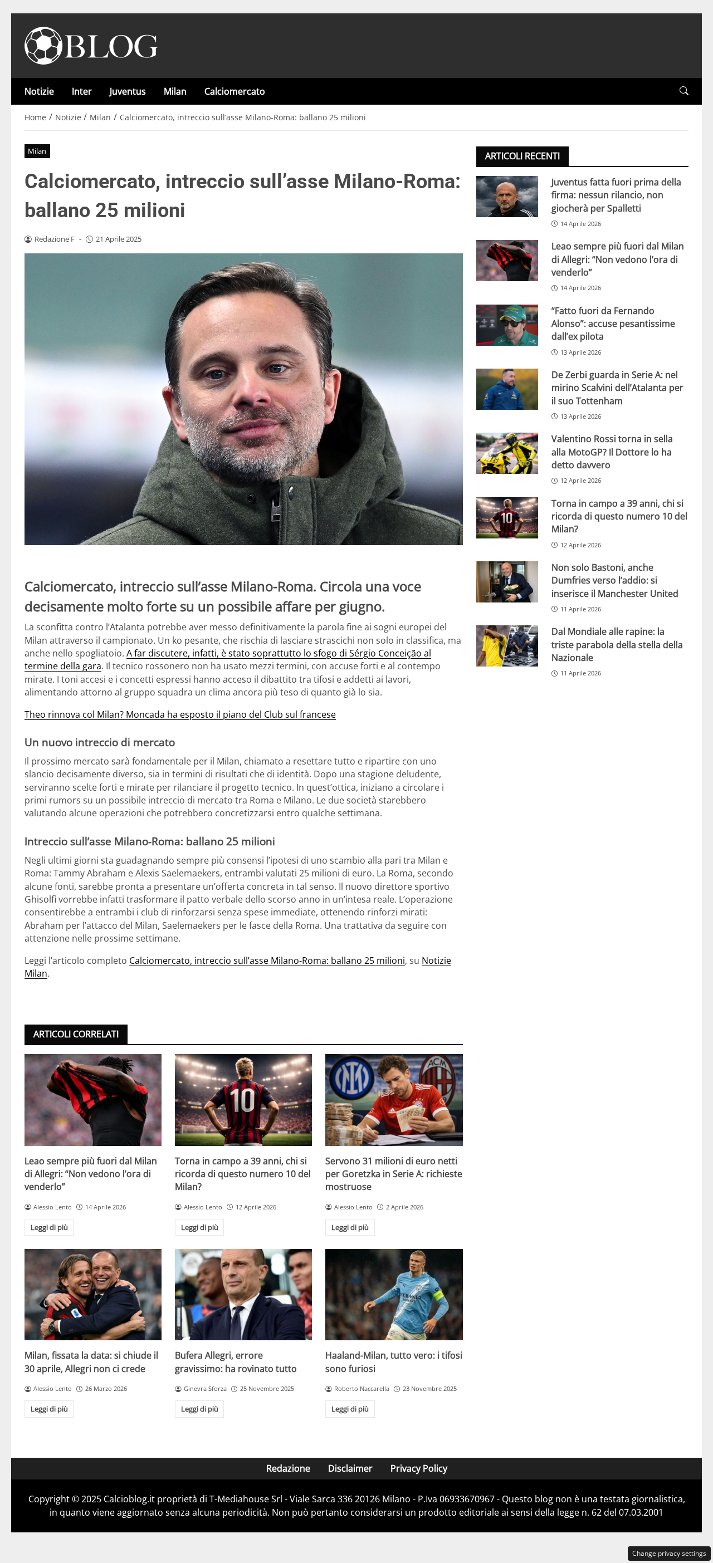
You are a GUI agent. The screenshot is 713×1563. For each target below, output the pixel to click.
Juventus (128, 91)
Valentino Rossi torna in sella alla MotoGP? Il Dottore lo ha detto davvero (612, 452)
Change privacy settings (669, 1553)
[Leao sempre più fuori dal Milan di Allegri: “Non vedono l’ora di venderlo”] (93, 1099)
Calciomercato (234, 91)
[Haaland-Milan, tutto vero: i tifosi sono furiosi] (393, 1294)
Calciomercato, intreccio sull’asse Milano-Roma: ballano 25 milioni (267, 960)
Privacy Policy (418, 1468)
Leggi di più (49, 1227)
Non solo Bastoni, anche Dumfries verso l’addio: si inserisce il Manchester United (614, 580)
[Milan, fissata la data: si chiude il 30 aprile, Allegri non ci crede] (93, 1294)
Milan (175, 91)
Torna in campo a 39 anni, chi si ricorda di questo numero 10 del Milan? (243, 1174)
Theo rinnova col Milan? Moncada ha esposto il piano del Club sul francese (180, 714)
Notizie (39, 91)
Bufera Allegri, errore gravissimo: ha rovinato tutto (236, 1361)
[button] (684, 91)
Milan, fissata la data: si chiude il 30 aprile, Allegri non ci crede (91, 1361)
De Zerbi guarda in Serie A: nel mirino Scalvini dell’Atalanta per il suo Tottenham (617, 388)
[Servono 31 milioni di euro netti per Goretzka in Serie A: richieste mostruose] (393, 1099)
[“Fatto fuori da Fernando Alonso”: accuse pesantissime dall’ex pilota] (507, 325)
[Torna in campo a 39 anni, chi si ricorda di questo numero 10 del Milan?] (243, 1099)
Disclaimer (350, 1468)
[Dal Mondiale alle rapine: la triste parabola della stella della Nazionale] (507, 646)
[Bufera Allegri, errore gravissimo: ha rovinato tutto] (243, 1294)
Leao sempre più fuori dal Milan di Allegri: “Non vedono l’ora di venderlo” (91, 1174)
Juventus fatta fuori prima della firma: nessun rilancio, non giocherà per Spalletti (616, 195)
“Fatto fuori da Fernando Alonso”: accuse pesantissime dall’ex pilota (613, 324)
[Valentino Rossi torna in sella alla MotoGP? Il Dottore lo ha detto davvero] (507, 453)
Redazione (288, 1468)
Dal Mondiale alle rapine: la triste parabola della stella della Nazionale (617, 644)
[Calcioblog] (91, 44)
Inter (82, 91)
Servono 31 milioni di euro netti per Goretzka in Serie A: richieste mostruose (393, 1174)
